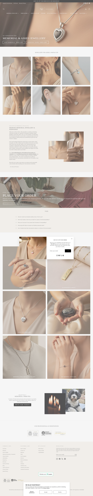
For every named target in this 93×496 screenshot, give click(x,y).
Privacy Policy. (46, 488)
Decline (59, 492)
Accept (45, 492)
